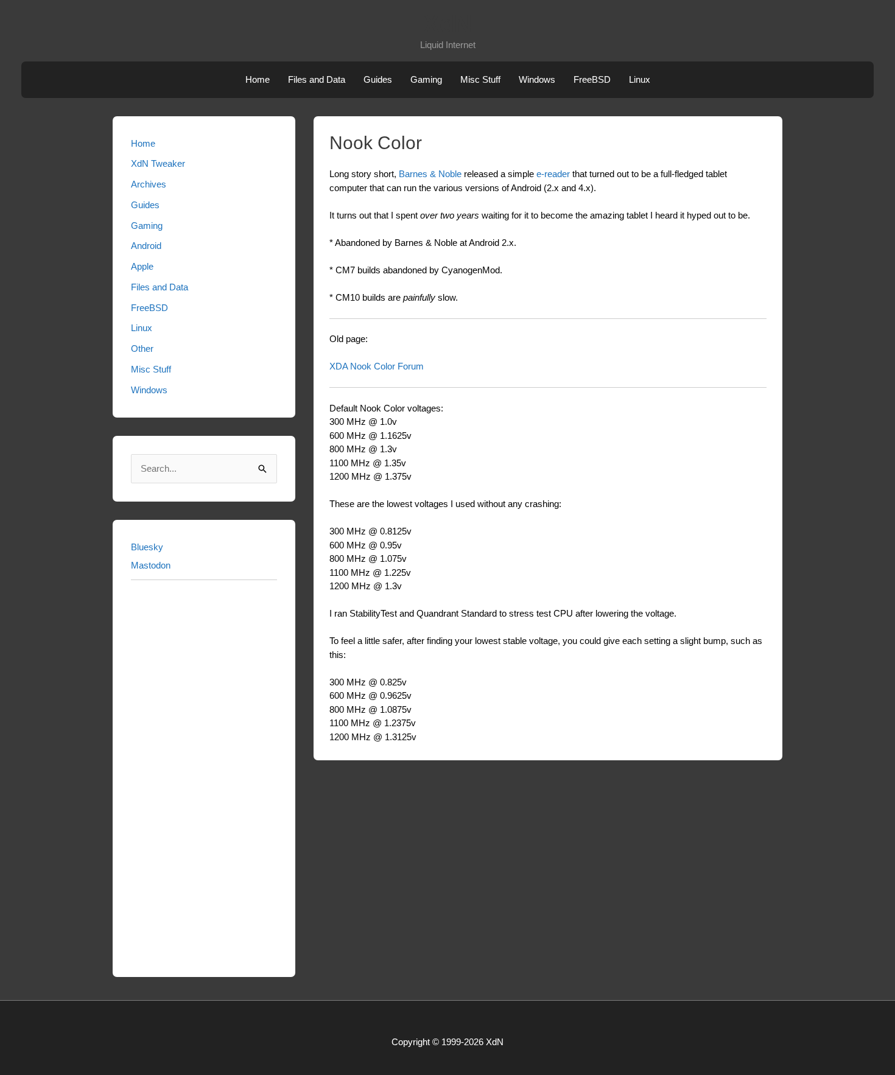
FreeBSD (592, 79)
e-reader (553, 174)
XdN (447, 23)
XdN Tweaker (158, 163)
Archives (148, 184)
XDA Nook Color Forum (376, 366)
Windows (537, 79)
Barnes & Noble (430, 174)
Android (146, 245)
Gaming (426, 79)
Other (142, 348)
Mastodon (150, 565)
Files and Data (316, 79)
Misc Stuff (480, 79)
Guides (377, 79)
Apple (142, 266)
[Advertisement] (204, 776)
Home (257, 79)
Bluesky (147, 547)
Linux (639, 79)
